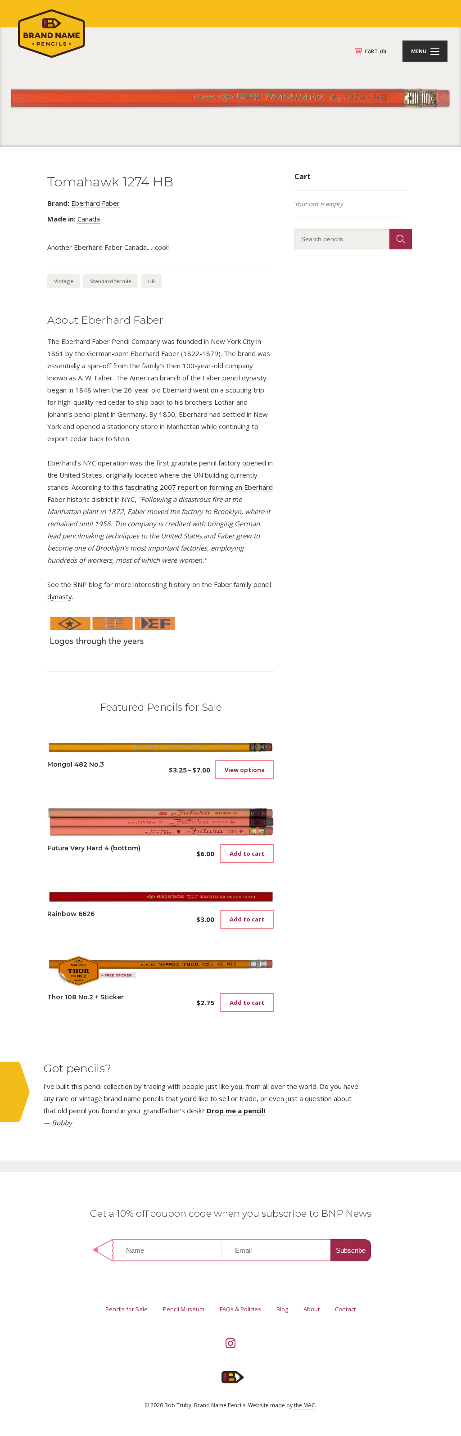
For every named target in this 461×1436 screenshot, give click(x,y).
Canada (88, 218)
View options (244, 770)
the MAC (304, 1405)
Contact (345, 1309)
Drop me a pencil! (236, 1110)
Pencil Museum (183, 1309)
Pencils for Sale (126, 1309)
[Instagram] (230, 1343)
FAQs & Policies (240, 1309)
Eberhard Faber (95, 203)
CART (375, 51)
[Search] (400, 239)
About (311, 1309)
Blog (282, 1309)
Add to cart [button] (247, 853)
